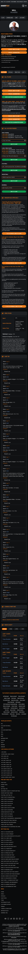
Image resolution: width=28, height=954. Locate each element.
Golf (2, 742)
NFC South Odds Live (6, 773)
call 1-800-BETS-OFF (16, 930)
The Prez (7, 710)
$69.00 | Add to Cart (14, 263)
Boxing (3, 744)
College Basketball (6, 730)
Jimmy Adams (22, 704)
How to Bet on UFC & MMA (8, 807)
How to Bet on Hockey (7, 801)
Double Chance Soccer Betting (9, 876)
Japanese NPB (4, 738)
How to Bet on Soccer (7, 803)
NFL (2, 723)
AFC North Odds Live (6, 771)
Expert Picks (4, 784)
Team (2, 900)
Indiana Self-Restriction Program (14, 934)
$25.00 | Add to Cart (14, 49)
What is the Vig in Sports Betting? (10, 867)
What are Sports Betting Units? (9, 861)
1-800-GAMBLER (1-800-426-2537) (17, 926)
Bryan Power (14, 706)
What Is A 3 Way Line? (6, 838)
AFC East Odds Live (6, 762)
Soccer (3, 740)
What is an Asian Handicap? (8, 857)
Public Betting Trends (7, 824)
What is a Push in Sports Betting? (10, 863)
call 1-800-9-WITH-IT (16, 933)
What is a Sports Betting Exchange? (10, 873)
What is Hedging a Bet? (7, 869)
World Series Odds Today (8, 777)
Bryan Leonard (13, 696)
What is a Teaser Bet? (6, 848)
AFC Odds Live (4, 758)
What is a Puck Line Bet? (7, 842)
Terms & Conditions (6, 908)
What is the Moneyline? (7, 831)
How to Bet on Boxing (7, 809)
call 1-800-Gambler (16, 944)
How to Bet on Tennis (7, 814)
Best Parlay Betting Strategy (9, 820)
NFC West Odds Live (6, 764)
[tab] (4, 72)
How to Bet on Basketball (8, 797)
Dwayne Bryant (14, 712)
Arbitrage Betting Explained (8, 822)
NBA (2, 727)
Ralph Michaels (6, 686)
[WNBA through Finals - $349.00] (14, 177)
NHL (2, 732)
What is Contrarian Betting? (8, 886)
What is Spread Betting (7, 852)
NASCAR (3, 746)
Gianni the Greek (14, 700)
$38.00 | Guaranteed (14, 52)
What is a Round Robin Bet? (8, 850)
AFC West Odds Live (6, 766)
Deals (2, 893)
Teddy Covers (6, 708)
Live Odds (3, 752)
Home (2, 891)
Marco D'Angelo (6, 706)
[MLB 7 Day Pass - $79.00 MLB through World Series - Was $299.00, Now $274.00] (14, 188)
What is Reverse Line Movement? (9, 882)
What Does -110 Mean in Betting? (9, 880)
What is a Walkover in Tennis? (9, 878)
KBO (2, 736)
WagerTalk (12, 948)
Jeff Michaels (6, 696)
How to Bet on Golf (6, 805)
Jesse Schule (12, 710)
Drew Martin (22, 712)
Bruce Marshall (11, 702)
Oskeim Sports (20, 710)
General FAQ (4, 912)
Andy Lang (12, 714)
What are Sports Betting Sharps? (9, 871)
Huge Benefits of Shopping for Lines (10, 826)
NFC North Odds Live (6, 768)
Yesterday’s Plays (5, 902)
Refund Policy (4, 910)
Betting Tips (4, 788)
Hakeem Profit (22, 706)
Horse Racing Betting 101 (7, 812)
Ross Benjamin (5, 714)
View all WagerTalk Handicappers (10, 619)
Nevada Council (6, 941)
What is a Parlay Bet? (6, 840)
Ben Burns (5, 644)
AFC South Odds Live (6, 775)
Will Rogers (18, 702)
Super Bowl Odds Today (7, 754)
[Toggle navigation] (26, 5)
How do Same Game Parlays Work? (10, 859)
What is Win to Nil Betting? (8, 865)
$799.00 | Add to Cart (14, 306)
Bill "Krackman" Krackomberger (10, 704)
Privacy (3, 906)
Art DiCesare (14, 715)
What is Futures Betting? (7, 855)
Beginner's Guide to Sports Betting (10, 791)
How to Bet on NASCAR (7, 816)
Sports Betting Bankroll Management (11, 818)
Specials (3, 896)
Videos (2, 786)
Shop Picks (4, 898)
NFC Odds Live (4, 756)
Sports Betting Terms (7, 793)
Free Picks (3, 782)
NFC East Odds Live (6, 760)
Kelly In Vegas (6, 712)
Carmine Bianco (14, 708)
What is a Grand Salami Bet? (8, 884)
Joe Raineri (23, 714)
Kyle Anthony (22, 708)
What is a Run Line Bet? (7, 844)
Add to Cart (14, 144)
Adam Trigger (6, 648)
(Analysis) (5, 369)
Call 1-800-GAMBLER (19, 928)
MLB (2, 734)
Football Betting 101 (6, 795)
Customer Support (6, 904)
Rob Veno (18, 714)
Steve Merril (22, 700)
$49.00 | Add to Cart (14, 233)
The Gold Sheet (6, 700)
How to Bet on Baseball (7, 799)
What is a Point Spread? (7, 834)
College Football (6, 725)
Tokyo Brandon (7, 639)
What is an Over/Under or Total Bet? (10, 836)
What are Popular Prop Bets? (8, 846)
